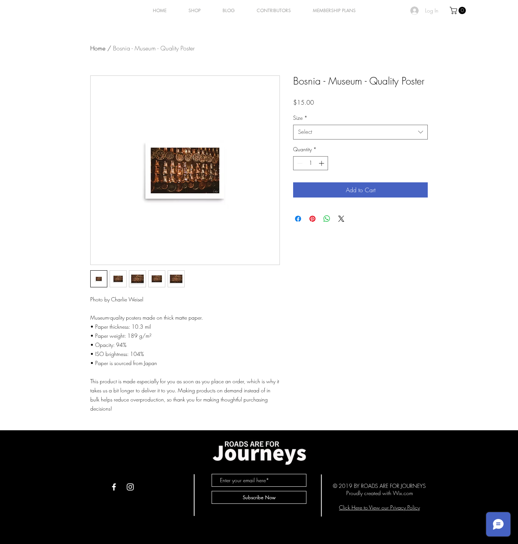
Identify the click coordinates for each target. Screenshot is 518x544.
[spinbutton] (310, 163)
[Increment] (322, 163)
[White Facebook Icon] (114, 487)
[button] (459, 10)
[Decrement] (299, 163)
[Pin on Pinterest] (312, 218)
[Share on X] (341, 218)
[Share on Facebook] (298, 218)
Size (300, 117)
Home (97, 48)
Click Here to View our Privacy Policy (379, 507)
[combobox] (360, 132)
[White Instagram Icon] (130, 487)
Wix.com (403, 493)
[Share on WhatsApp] (326, 218)
